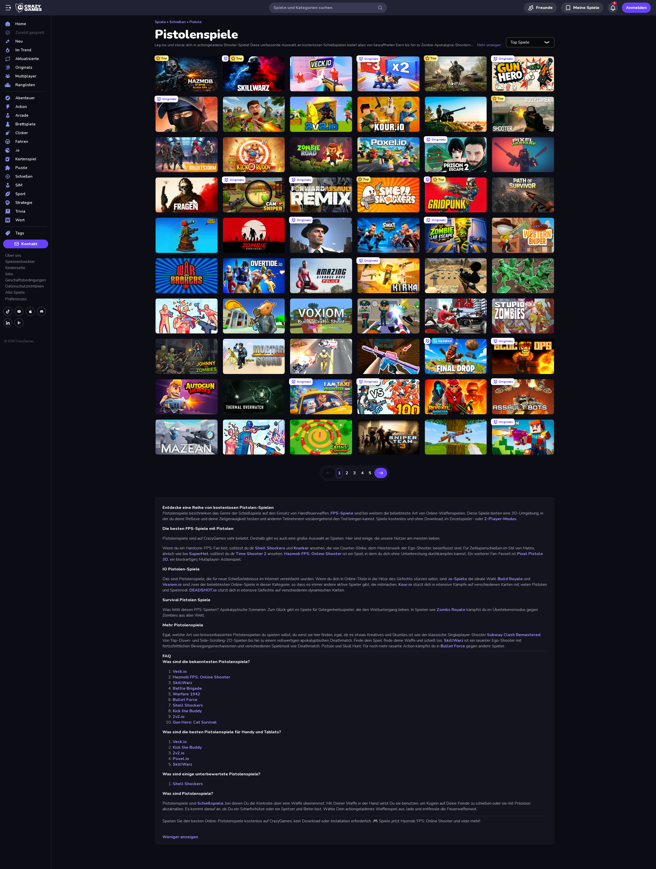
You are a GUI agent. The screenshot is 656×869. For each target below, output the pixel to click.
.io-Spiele (457, 579)
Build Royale (510, 579)
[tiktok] (7, 311)
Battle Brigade (187, 688)
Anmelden (636, 8)
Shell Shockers (270, 548)
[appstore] (30, 311)
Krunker (301, 548)
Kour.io (405, 584)
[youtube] (19, 311)
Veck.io (180, 671)
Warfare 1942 (186, 694)
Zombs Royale (451, 610)
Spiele (160, 21)
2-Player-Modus (500, 519)
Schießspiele (210, 803)
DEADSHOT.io (203, 590)
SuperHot (198, 554)
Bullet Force (452, 646)
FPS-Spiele (342, 513)
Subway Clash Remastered (513, 635)
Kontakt (29, 244)
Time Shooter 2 (251, 554)
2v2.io (178, 716)
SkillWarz (453, 640)
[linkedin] (7, 322)
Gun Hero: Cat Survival (195, 722)
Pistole (195, 21)
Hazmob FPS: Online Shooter (313, 554)
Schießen (177, 21)
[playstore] (19, 322)
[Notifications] (613, 8)
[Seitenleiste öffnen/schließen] (8, 8)
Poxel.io (181, 759)
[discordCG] (41, 311)
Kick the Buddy (187, 711)
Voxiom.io (172, 584)
